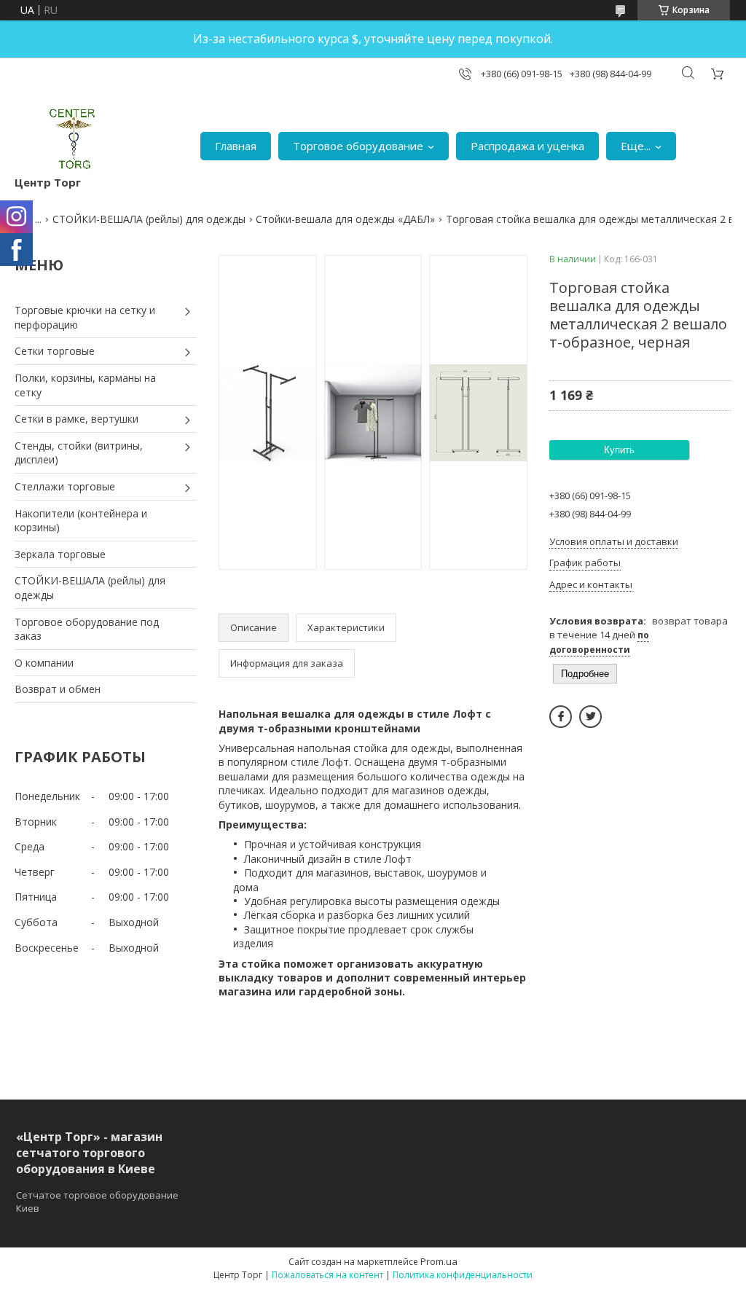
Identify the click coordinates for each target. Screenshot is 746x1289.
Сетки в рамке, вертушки (76, 419)
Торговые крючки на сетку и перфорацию (85, 317)
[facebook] (560, 716)
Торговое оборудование (358, 145)
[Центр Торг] (63, 139)
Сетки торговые (55, 351)
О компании (44, 663)
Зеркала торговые (60, 554)
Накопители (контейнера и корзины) (81, 520)
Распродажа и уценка (527, 145)
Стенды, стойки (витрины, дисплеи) (79, 453)
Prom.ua (439, 1261)
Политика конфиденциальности (463, 1275)
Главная (235, 145)
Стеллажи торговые (65, 486)
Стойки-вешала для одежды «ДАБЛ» (345, 219)
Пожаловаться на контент (327, 1275)
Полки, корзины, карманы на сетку (85, 385)
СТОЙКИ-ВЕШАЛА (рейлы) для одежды (149, 219)
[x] (590, 716)
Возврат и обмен (58, 689)
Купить (619, 449)
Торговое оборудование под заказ (87, 629)
